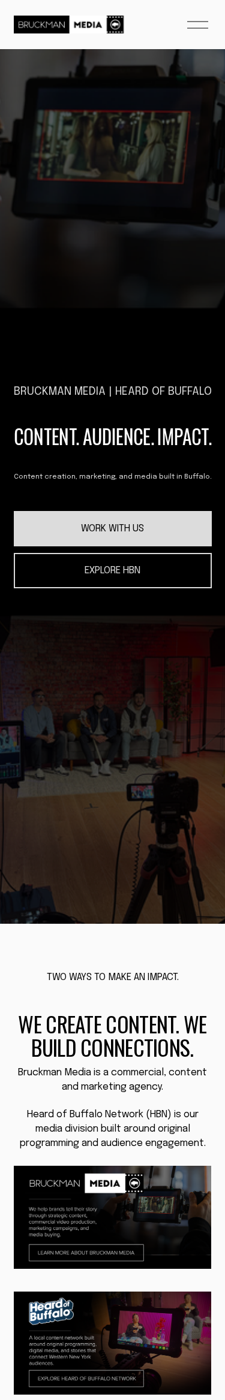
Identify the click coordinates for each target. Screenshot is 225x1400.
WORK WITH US (112, 529)
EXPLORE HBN (112, 571)
